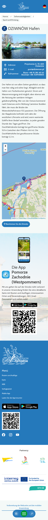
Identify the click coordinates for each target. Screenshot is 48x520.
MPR (3, 384)
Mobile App (6, 393)
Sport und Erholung (10, 20)
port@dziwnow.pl (36, 69)
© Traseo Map (21, 218)
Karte (4, 380)
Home (5, 16)
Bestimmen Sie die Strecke (17, 224)
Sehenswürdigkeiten (22, 16)
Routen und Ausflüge (9, 375)
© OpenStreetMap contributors (35, 218)
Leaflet (14, 218)
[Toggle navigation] (24, 513)
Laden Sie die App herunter (12, 398)
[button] (24, 179)
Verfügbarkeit (7, 389)
